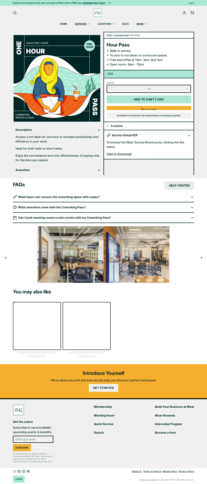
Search (99, 432)
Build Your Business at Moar (174, 406)
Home (63, 23)
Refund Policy (170, 471)
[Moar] (97, 12)
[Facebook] (19, 471)
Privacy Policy (186, 471)
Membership (103, 406)
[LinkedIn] (23, 471)
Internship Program (168, 424)
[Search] (15, 13)
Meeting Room (104, 415)
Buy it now (149, 109)
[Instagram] (14, 471)
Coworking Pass (121, 35)
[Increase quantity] (187, 88)
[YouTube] (28, 471)
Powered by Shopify (149, 480)
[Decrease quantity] (110, 88)
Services (81, 23)
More (140, 23)
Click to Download (119, 154)
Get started (103, 388)
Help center (179, 185)
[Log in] (183, 13)
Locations (104, 23)
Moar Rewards (165, 415)
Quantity (110, 83)
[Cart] (191, 13)
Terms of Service (152, 471)
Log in (191, 3)
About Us (137, 471)
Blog (125, 23)
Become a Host (165, 432)
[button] (149, 99)
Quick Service (104, 424)
